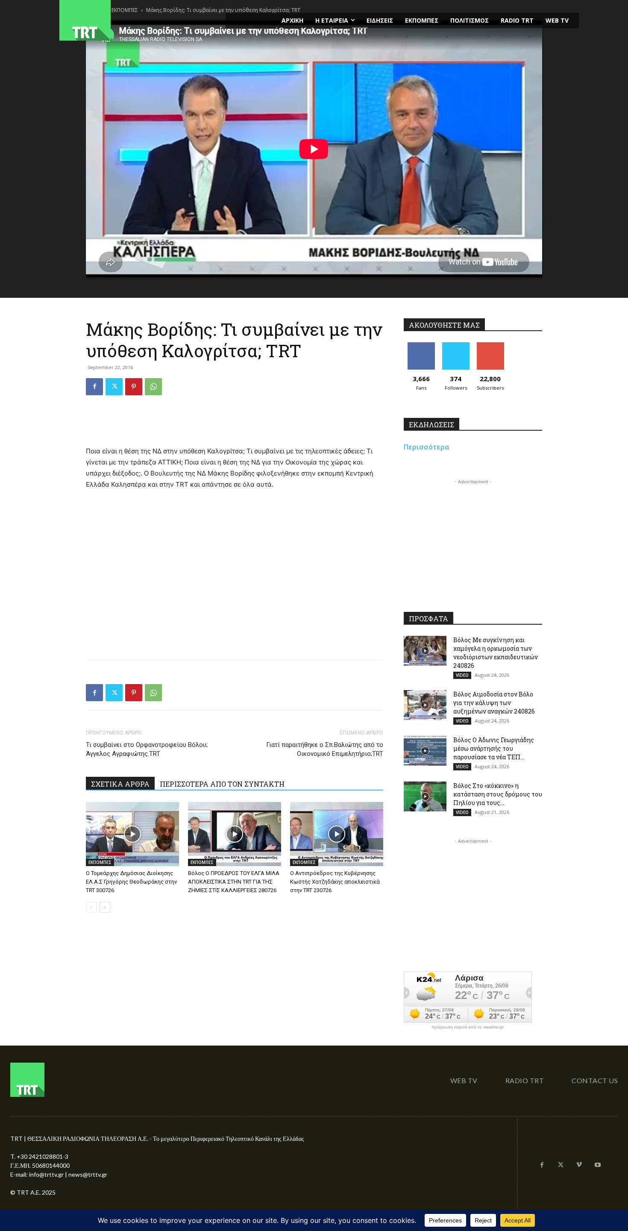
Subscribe (490, 345)
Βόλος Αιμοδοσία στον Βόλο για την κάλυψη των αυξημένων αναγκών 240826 (494, 702)
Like (421, 345)
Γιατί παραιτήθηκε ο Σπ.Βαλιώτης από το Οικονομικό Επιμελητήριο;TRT (324, 749)
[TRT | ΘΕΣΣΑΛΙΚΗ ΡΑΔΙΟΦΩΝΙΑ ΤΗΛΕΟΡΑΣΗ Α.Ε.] (137, 20)
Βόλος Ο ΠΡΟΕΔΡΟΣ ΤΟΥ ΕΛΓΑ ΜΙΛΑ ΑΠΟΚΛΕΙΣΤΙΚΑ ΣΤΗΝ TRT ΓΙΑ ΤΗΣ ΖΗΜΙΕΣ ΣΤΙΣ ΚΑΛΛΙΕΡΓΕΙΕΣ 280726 (233, 881)
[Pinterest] (133, 386)
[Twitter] (114, 386)
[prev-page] (91, 907)
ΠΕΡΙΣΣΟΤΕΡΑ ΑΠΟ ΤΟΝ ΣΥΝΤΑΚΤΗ (222, 783)
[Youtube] (597, 1165)
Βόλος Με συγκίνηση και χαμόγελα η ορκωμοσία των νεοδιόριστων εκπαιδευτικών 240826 (495, 653)
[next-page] (105, 907)
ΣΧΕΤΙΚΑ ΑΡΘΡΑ (120, 783)
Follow (456, 345)
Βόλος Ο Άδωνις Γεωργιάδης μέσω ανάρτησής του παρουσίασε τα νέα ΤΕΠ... (493, 748)
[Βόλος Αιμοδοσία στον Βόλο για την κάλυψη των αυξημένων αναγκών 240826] (425, 705)
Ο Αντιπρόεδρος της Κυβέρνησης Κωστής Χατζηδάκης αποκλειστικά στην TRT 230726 (335, 881)
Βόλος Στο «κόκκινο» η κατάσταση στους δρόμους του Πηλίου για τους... (497, 794)
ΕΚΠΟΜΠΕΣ (100, 862)
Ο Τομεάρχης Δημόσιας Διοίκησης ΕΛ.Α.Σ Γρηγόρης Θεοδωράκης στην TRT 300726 (131, 881)
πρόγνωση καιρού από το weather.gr (468, 1027)
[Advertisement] (235, 424)
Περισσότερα (426, 447)
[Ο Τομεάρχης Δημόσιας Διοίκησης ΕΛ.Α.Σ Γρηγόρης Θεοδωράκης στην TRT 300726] (132, 834)
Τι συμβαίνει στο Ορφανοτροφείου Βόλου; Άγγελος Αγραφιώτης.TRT (147, 749)
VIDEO (462, 675)
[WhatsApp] (153, 386)
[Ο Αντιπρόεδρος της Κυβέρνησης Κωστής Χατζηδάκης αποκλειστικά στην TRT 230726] (336, 834)
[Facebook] (94, 386)
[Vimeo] (579, 1165)
